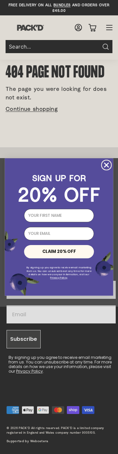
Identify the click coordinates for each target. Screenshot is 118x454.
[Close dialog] (106, 165)
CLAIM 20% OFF (59, 251)
